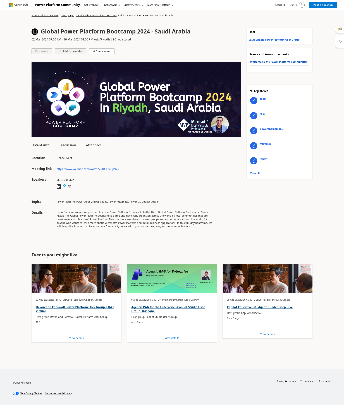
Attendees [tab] (94, 145)
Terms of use (307, 381)
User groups (67, 15)
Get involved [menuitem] (91, 4)
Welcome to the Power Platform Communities (278, 62)
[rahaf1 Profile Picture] (253, 160)
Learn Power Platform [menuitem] (158, 4)
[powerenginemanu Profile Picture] (253, 130)
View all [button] (255, 173)
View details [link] (76, 338)
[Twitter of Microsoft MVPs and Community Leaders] (64, 187)
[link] (76, 303)
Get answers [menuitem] (110, 4)
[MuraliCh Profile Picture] (253, 145)
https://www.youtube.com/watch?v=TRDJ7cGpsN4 (88, 169)
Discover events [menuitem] (132, 4)
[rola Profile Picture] (253, 115)
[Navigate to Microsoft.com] (18, 5)
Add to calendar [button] (71, 51)
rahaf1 (264, 159)
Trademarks (325, 381)
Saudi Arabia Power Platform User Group (96, 15)
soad (263, 98)
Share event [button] (103, 51)
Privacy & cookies (286, 381)
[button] (280, 5)
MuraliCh (265, 144)
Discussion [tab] (67, 145)
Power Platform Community (57, 5)
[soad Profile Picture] (253, 100)
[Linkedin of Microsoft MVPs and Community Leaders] (59, 187)
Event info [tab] (41, 145)
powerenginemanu (271, 129)
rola (262, 113)
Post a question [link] (323, 5)
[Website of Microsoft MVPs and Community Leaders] (70, 187)
